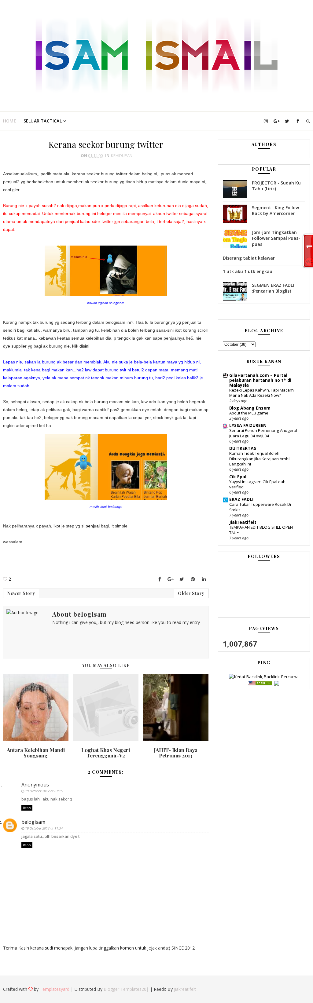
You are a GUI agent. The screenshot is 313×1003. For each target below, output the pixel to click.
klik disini (80, 346)
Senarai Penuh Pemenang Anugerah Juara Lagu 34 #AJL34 (264, 433)
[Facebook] (159, 579)
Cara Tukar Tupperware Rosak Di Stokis (260, 507)
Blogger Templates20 (125, 989)
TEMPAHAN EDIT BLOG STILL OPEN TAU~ (261, 529)
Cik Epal (237, 477)
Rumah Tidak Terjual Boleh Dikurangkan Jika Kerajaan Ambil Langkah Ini (259, 458)
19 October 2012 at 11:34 (44, 828)
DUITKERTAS (242, 448)
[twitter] (287, 121)
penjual (92, 525)
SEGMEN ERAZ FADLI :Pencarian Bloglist (273, 288)
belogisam (33, 822)
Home (9, 121)
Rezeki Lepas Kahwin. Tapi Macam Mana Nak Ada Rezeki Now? (261, 392)
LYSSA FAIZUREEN (248, 425)
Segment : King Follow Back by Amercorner (275, 211)
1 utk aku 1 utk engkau (247, 271)
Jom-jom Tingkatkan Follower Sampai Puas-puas (276, 238)
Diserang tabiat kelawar (249, 258)
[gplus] (276, 121)
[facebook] (297, 121)
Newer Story (21, 593)
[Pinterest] (192, 579)
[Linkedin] (203, 579)
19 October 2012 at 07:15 (44, 791)
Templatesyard (54, 989)
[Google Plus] (170, 579)
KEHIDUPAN (121, 155)
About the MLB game (248, 413)
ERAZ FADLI (241, 499)
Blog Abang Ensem (250, 408)
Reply (27, 808)
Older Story (191, 593)
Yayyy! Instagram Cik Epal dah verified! (257, 484)
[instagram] (265, 121)
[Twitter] (181, 579)
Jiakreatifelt (242, 522)
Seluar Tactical (43, 121)
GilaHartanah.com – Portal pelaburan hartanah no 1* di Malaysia (260, 380)
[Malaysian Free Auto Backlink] (261, 683)
